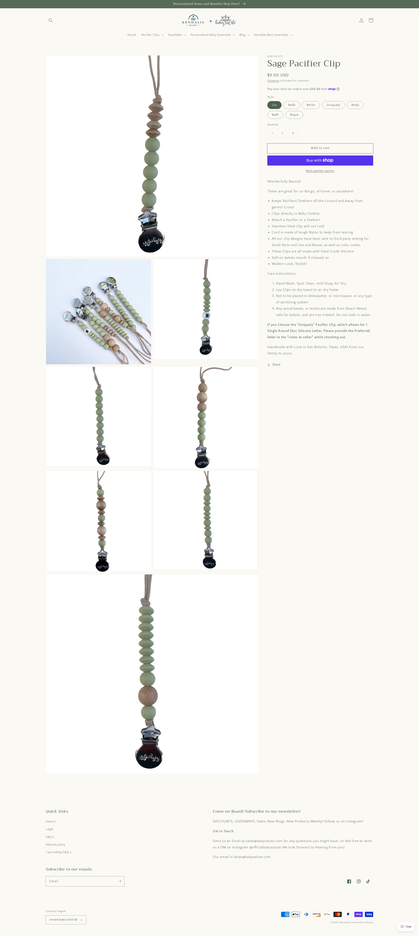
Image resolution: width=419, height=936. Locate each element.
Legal (49, 829)
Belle (291, 105)
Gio (274, 105)
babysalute (345, 922)
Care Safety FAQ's (58, 852)
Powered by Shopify (362, 922)
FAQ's (50, 837)
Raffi (275, 115)
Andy (355, 105)
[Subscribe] (119, 881)
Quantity (272, 124)
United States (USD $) (63, 919)
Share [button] (276, 364)
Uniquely (333, 105)
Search (51, 821)
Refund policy (55, 844)
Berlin (311, 105)
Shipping (273, 80)
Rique (294, 115)
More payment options (320, 170)
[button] (50, 20)
